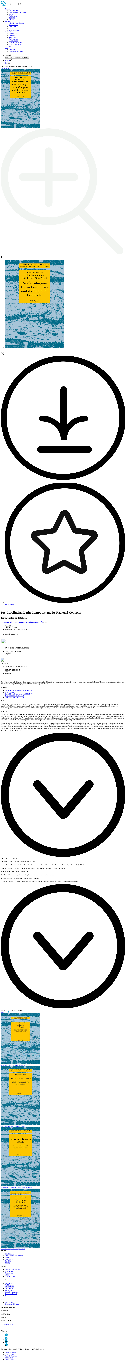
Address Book (13, 37)
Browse (7, 9)
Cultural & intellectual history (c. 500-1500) (18, 694)
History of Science (10, 692)
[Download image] (63, 479)
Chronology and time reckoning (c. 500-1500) (19, 690)
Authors (7, 21)
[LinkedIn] (6, 1346)
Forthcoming (13, 16)
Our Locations (13, 39)
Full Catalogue (13, 11)
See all (3, 1012)
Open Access (13, 26)
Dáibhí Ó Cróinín (35, 622)
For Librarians (13, 35)
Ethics (11, 28)
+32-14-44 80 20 (8, 1324)
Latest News (12, 49)
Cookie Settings (10, 1359)
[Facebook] (6, 1336)
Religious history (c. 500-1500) (14, 696)
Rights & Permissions (15, 42)
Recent (11, 14)
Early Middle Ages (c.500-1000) (15, 697)
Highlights (12, 18)
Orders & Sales (13, 34)
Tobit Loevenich (20, 622)
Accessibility (9, 1358)
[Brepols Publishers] (11, 5)
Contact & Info (9, 32)
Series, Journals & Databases (18, 12)
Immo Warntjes (7, 622)
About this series (6, 68)
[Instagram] (6, 1342)
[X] (6, 1339)
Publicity (11, 19)
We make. (11, 1352)
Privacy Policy (9, 1354)
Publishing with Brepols (16, 23)
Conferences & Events (16, 51)
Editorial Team (13, 25)
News (6, 48)
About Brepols (13, 41)
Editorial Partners (14, 30)
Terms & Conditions (11, 1356)
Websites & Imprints (15, 44)
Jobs (10, 46)
